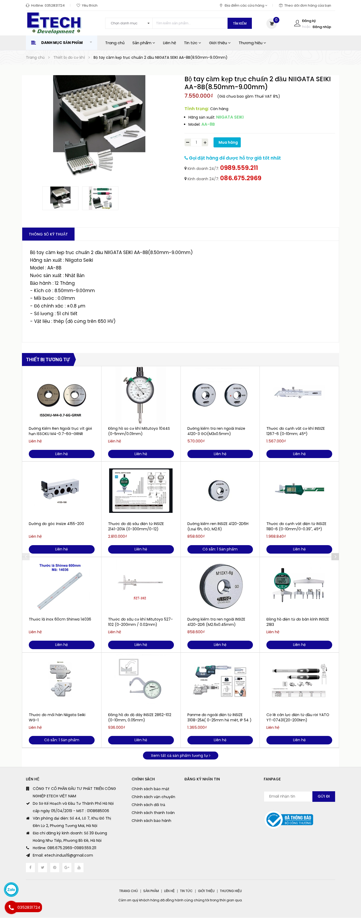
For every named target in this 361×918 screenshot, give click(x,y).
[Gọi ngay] (11, 907)
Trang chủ (114, 43)
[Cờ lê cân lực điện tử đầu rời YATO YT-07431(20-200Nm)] (299, 682)
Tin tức (191, 43)
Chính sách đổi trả (148, 804)
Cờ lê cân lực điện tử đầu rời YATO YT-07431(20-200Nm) (297, 717)
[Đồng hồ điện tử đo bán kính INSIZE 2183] (299, 586)
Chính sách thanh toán (153, 812)
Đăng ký (309, 20)
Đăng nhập (322, 26)
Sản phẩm (142, 43)
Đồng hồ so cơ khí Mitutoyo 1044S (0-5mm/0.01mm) (139, 431)
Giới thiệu (218, 43)
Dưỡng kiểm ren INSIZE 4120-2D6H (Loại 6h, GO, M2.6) (217, 526)
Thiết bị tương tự (48, 359)
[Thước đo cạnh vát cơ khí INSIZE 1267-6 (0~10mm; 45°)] (299, 395)
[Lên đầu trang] (346, 887)
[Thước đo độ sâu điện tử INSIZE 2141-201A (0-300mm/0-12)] (141, 491)
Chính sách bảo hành (151, 820)
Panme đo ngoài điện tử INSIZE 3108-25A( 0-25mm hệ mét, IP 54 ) (219, 717)
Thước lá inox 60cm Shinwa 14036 (60, 619)
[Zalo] (11, 889)
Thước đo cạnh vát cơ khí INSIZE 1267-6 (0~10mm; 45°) (295, 431)
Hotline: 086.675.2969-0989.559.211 (64, 848)
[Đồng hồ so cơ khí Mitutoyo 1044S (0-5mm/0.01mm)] (141, 395)
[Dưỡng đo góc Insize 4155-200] (62, 491)
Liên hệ (169, 43)
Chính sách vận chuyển (153, 796)
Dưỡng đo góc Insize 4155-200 (56, 523)
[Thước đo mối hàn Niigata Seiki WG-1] (62, 682)
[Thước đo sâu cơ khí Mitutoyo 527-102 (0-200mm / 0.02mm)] (141, 586)
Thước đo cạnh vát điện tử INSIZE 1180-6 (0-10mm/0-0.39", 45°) (296, 526)
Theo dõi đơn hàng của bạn (307, 5)
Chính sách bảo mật (150, 789)
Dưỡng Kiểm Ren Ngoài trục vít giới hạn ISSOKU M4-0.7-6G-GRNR (60, 431)
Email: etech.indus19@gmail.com (63, 855)
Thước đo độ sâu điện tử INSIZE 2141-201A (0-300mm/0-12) (136, 526)
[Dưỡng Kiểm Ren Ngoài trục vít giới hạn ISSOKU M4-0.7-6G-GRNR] (62, 395)
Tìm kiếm (240, 23)
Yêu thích (90, 5)
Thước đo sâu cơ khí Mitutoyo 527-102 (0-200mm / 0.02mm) (140, 622)
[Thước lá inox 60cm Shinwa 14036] (62, 586)
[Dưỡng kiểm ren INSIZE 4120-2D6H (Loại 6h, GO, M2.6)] (220, 491)
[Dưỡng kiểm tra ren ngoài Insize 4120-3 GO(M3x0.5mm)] (220, 395)
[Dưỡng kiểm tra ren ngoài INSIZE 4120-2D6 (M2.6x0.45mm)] (220, 586)
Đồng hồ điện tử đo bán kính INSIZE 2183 (297, 622)
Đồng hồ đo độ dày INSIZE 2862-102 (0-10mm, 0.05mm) (139, 717)
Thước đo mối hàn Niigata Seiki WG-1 (57, 717)
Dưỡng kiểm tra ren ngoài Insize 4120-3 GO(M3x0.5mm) (216, 431)
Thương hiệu (251, 43)
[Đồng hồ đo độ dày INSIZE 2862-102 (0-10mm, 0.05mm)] (141, 682)
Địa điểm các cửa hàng (245, 5)
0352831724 (55, 5)
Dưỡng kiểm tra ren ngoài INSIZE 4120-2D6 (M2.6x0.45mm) (216, 622)
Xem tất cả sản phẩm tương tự (180, 755)
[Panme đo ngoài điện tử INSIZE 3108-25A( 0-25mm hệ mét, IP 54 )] (220, 682)
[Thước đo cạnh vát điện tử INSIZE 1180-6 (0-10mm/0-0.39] (299, 491)
